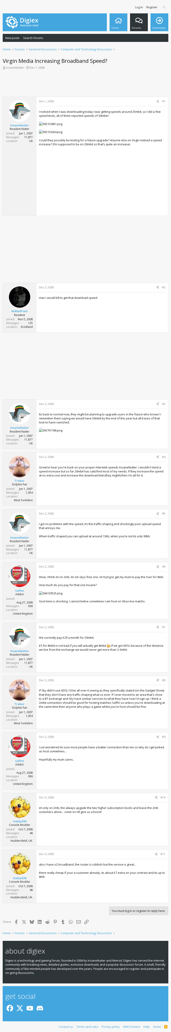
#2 (163, 287)
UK (31, 141)
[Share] (158, 101)
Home (157, 1027)
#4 (163, 457)
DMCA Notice (131, 1027)
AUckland (27, 327)
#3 (163, 404)
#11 (163, 854)
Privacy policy (111, 1027)
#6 (163, 566)
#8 (163, 680)
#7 (163, 627)
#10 (163, 797)
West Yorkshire (23, 500)
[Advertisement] (85, 84)
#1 (163, 101)
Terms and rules (87, 1027)
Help (146, 1027)
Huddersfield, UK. (21, 841)
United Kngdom (23, 614)
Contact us (66, 1027)
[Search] (164, 7)
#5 (163, 513)
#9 (163, 737)
